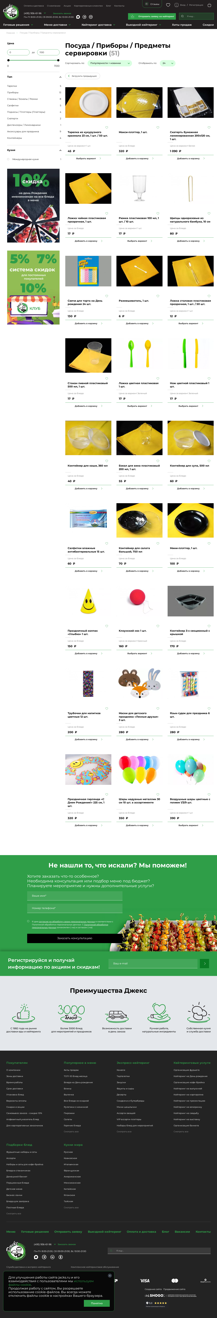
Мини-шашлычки (127, 1107)
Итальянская (71, 1164)
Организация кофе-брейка (189, 1082)
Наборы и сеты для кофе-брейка (24, 1164)
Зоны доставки (14, 1076)
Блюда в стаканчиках (18, 1170)
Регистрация (196, 5)
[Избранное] (168, 5)
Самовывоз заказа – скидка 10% (24, 1113)
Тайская (68, 1201)
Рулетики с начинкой (76, 1107)
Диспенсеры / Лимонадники (24, 125)
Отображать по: (148, 63)
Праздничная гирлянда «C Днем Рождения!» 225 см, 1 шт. (86, 803)
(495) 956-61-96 (32, 13)
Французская (71, 1170)
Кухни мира (73, 1145)
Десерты (121, 1094)
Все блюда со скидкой (76, 1100)
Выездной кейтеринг (141, 24)
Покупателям (17, 1063)
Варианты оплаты (16, 1100)
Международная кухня (25, 159)
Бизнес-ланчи (14, 1195)
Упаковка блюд (15, 1094)
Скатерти (12, 118)
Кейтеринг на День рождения (190, 1076)
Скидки (208, 24)
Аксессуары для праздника (23, 131)
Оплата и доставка (34, 5)
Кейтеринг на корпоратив (188, 1094)
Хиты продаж (182, 24)
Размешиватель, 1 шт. (134, 300)
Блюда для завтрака (17, 1201)
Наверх (2, 329)
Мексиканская (72, 1182)
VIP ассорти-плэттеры (129, 1119)
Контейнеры (14, 138)
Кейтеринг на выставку (187, 1119)
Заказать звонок (62, 13)
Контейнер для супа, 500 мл (189, 465)
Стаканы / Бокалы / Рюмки (22, 99)
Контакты (119, 5)
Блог (108, 5)
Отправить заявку (68, 1231)
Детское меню (14, 1189)
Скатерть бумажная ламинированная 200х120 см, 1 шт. (190, 136)
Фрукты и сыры (125, 1088)
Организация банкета (186, 1125)
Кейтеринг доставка (97, 24)
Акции (67, 5)
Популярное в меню (80, 1063)
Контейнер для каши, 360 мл (88, 465)
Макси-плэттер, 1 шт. (133, 132)
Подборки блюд (19, 1145)
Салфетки (13, 105)
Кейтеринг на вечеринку (188, 1107)
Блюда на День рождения (78, 1082)
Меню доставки (55, 24)
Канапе (121, 1070)
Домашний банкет (16, 1176)
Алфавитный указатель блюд (22, 1119)
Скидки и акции (15, 1107)
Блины (67, 1088)
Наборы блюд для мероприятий (135, 1125)
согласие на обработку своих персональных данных (67, 921)
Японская (69, 1195)
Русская (68, 1152)
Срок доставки (14, 1088)
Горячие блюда (72, 1125)
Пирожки (69, 1113)
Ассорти (11, 1158)
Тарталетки (123, 1076)
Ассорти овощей (126, 1113)
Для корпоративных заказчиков (24, 1125)
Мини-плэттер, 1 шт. (183, 548)
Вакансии (182, 1231)
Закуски (121, 1082)
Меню (10, 1231)
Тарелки (12, 86)
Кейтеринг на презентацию (189, 1100)
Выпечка (69, 1094)
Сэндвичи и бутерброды (130, 1100)
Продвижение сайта (174, 1289)
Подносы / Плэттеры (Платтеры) (26, 112)
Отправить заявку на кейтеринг (156, 16)
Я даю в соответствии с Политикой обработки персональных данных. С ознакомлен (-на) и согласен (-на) (72, 924)
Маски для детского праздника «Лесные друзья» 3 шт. (138, 717)
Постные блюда (15, 1207)
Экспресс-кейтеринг (133, 1063)
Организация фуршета (187, 1070)
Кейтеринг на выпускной (188, 1088)
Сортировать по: (75, 63)
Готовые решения (16, 24)
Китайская (70, 1189)
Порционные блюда (17, 1182)
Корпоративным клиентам (88, 5)
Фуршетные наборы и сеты (21, 1152)
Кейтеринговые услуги (192, 1063)
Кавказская (70, 1158)
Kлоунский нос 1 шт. (132, 630)
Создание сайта (153, 1289)
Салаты (68, 1119)
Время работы (14, 1082)
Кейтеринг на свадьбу (186, 1113)
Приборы (12, 92)
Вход (182, 5)
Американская (72, 1176)
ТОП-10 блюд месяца (75, 1076)
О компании (53, 5)
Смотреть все (71, 1131)
